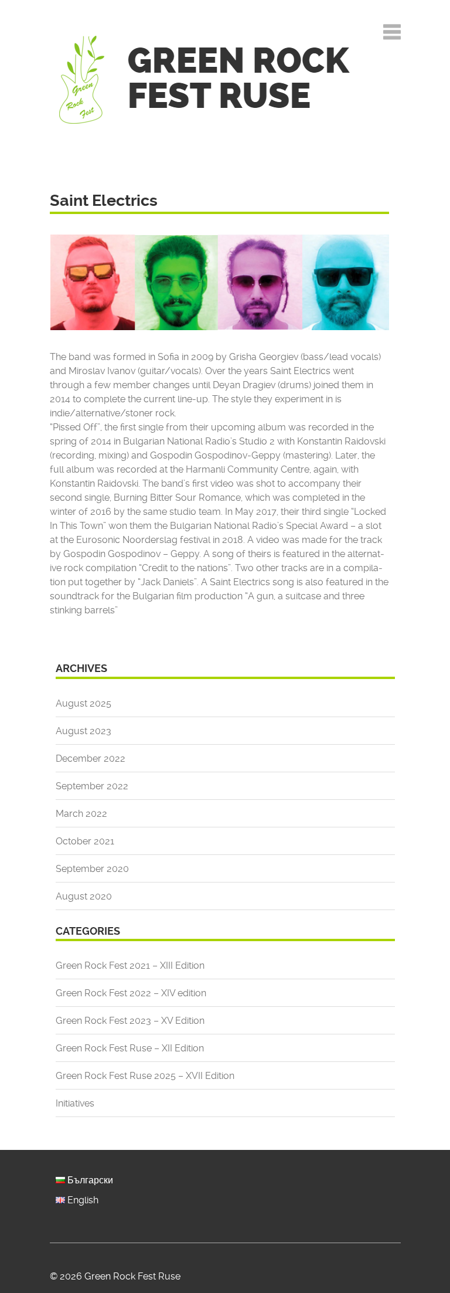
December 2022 (90, 758)
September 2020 (92, 868)
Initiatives (75, 1103)
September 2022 (92, 786)
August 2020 (84, 896)
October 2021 (85, 841)
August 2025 (83, 703)
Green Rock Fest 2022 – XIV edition (131, 993)
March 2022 (81, 813)
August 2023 (83, 731)
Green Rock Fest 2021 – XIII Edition (130, 965)
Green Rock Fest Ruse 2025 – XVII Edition (145, 1075)
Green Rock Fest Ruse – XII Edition (130, 1048)
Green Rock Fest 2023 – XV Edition (130, 1020)
